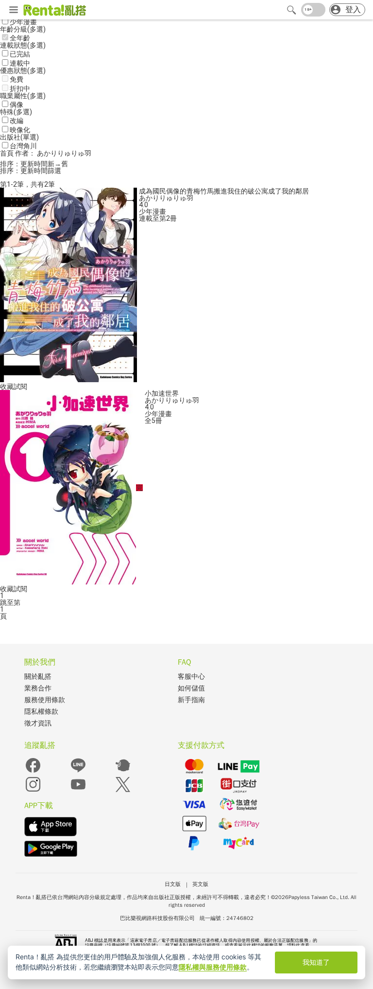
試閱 (20, 386)
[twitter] (123, 791)
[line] (78, 772)
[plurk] (123, 772)
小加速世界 (162, 393)
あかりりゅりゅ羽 (166, 198)
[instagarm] (33, 791)
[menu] (13, 10)
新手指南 (191, 700)
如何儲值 (191, 688)
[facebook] (33, 772)
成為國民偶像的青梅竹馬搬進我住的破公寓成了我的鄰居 (224, 191)
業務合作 (37, 688)
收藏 (7, 386)
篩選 (54, 170)
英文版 (200, 884)
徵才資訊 (37, 723)
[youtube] (78, 791)
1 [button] (2, 609)
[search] (291, 10)
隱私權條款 (41, 711)
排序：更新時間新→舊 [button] (34, 163)
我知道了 (316, 962)
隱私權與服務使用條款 (213, 967)
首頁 (7, 153)
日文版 (173, 884)
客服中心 (191, 676)
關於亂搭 (37, 676)
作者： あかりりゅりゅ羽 (53, 153)
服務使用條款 (44, 700)
